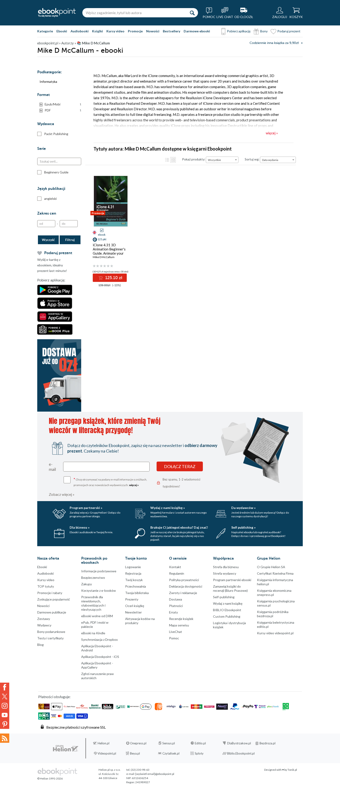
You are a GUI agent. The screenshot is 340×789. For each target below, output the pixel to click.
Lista (167, 160)
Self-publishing (224, 597)
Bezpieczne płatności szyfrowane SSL (76, 727)
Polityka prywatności (184, 580)
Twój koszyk (134, 580)
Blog (40, 645)
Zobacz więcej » (61, 494)
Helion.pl (103, 743)
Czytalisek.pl (170, 753)
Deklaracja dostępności (185, 586)
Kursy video (115, 31)
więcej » (134, 485)
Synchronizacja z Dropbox (99, 639)
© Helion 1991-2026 (50, 778)
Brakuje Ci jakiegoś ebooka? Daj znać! (179, 527)
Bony (264, 31)
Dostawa (175, 599)
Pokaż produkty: (193, 159)
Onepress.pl (138, 743)
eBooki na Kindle (93, 633)
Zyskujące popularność (53, 599)
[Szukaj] (192, 12)
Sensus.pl (168, 743)
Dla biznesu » (80, 527)
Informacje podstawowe (98, 571)
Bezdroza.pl (267, 743)
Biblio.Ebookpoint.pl (241, 753)
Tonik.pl (292, 769)
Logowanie (133, 567)
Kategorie (45, 31)
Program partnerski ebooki (232, 580)
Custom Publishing (226, 616)
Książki (97, 31)
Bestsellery (171, 31)
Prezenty (131, 599)
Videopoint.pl (107, 753)
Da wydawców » (243, 508)
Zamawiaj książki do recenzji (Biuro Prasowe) (230, 588)
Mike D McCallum (103, 257)
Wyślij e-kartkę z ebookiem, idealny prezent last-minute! (52, 265)
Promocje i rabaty (49, 593)
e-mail (52, 467)
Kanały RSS (4, 738)
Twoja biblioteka (137, 593)
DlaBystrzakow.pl (239, 743)
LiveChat (175, 632)
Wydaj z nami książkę (227, 603)
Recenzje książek (181, 619)
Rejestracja (133, 573)
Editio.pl (200, 743)
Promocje (135, 31)
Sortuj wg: (252, 159)
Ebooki (61, 31)
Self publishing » (243, 527)
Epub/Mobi (63, 104)
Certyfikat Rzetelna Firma (275, 573)
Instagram (4, 705)
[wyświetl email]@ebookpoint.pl (154, 774)
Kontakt (175, 567)
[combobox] (222, 160)
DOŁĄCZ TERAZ (179, 466)
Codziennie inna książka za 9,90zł (274, 43)
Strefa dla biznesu (226, 567)
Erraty (173, 612)
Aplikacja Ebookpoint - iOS (100, 657)
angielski (50, 198)
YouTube (4, 715)
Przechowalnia (135, 586)
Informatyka (48, 81)
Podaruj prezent (288, 31)
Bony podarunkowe (51, 632)
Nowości (152, 31)
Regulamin (176, 573)
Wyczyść (48, 240)
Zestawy (43, 619)
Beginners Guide (56, 172)
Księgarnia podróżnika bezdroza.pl (272, 614)
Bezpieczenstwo (93, 577)
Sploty (199, 753)
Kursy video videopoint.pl (275, 633)
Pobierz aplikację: (51, 280)
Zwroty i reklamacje (183, 593)
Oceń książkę (134, 606)
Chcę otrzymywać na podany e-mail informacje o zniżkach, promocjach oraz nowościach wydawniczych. (110, 482)
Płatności (176, 606)
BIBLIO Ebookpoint (227, 610)
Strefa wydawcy (224, 573)
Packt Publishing (56, 134)
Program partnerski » (86, 508)
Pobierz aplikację (238, 31)
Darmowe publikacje (51, 612)
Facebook (4, 687)
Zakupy (86, 584)
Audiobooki (80, 31)
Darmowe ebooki (197, 31)
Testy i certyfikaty (50, 638)
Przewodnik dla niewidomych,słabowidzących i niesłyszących (93, 603)
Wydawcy (44, 625)
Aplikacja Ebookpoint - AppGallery (97, 665)
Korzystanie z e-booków (98, 590)
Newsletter (133, 612)
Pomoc (174, 638)
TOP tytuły (45, 586)
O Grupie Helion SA (271, 567)
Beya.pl (135, 753)
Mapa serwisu (179, 625)
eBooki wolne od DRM (97, 616)
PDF (63, 110)
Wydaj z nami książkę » (167, 508)
